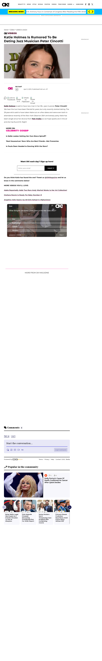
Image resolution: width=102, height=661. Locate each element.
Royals (40, 4)
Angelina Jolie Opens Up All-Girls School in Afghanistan (27, 200)
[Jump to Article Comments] (5, 98)
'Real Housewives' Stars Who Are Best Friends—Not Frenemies (32, 141)
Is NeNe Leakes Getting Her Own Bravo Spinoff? (26, 136)
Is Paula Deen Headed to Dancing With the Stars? (27, 146)
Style (34, 4)
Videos (12, 29)
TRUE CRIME (62, 4)
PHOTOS (47, 4)
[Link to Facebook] (85, 4)
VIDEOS (54, 4)
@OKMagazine (51, 177)
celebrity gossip (21, 29)
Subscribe (79, 4)
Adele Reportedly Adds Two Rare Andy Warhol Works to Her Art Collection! (35, 190)
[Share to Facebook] (11, 98)
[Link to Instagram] (89, 4)
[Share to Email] (32, 98)
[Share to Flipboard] (25, 98)
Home (6, 29)
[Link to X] (92, 4)
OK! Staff (18, 86)
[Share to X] (18, 98)
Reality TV (21, 4)
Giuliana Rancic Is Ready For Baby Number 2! (23, 195)
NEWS (29, 4)
